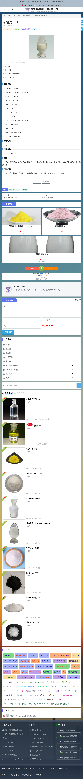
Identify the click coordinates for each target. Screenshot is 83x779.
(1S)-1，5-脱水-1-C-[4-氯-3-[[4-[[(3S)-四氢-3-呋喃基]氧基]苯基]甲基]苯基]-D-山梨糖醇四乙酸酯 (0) (36, 704)
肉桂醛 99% (37, 426)
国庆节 (73, 677)
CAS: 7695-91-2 (10, 666)
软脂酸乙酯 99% (32, 622)
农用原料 (9, 374)
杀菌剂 (44, 655)
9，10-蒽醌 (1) (57, 691)
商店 (7, 378)
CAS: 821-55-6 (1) (44, 691)
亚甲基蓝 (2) (56, 686)
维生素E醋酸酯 (26, 666)
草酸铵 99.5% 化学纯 (34, 474)
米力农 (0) (6, 691)
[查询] (79, 385)
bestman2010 (20, 287)
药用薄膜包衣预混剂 (44, 666)
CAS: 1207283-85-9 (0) (37, 682)
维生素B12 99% (37, 751)
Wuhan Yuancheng (59, 768)
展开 (82, 26)
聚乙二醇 (24, 661)
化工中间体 (10, 361)
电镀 (76, 655)
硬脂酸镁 (47, 672)
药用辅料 (20, 655)
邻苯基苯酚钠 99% (62, 226)
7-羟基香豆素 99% (33, 548)
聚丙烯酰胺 (74, 661)
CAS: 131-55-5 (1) (18, 691)
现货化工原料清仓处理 (60, 655)
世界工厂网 (73, 730)
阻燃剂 (35, 661)
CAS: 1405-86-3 (62, 666)
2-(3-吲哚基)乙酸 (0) (38, 699)
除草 (24, 672)
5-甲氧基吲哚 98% (33, 498)
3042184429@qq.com (54, 5)
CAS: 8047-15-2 (26, 677)
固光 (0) (75, 686)
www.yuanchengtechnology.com (16, 759)
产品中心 (19, 16)
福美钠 (8, 655)
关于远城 (15, 775)
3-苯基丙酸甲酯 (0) (43, 686)
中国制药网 (73, 736)
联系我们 (39, 775)
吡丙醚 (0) (31, 686)
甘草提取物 (44, 677)
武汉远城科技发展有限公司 (13, 730)
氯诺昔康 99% (31, 449)
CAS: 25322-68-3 (10, 661)
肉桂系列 (9, 345)
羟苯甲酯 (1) (53, 695)
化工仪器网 (73, 752)
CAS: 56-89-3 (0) (8, 682)
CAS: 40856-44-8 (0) (65, 695)
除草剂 (6, 672)
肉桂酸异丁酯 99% (33, 399)
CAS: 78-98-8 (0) (22, 682)
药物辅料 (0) (66, 686)
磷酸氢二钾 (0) (31, 691)
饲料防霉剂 (36, 16)
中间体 (8, 353)
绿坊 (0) (60, 699)
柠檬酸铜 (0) (51, 699)
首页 (13, 16)
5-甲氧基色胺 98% (33, 598)
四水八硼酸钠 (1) (52, 682)
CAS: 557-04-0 (35, 672)
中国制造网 (73, 741)
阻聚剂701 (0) (21, 686)
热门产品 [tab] (20, 393)
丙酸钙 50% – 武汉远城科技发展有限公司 (23, 716)
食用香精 (44, 444)
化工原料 (9, 349)
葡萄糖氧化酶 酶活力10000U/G (21, 226)
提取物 (16, 672)
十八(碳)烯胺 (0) (8, 695)
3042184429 (28, 5)
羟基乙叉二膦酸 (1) (9, 699)
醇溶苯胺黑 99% (32, 573)
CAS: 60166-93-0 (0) (70, 691)
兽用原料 (9, 357)
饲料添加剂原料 (27, 16)
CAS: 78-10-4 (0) (23, 699)
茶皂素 (9, 677)
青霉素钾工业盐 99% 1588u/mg (38, 523)
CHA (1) (29, 695)
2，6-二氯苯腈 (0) (40, 695)
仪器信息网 (73, 747)
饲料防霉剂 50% (41, 254)
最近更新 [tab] (9, 393)
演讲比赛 (46, 661)
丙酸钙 (25, 190)
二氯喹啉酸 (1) (65, 682)
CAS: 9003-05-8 (60, 661)
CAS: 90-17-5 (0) (8, 686)
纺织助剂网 (73, 757)
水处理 (33, 655)
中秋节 (59, 677)
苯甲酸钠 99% (36, 759)
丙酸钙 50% (10, 22)
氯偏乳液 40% (36, 755)
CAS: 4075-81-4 (14, 190)
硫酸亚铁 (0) (21, 695)
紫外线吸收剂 (74, 672)
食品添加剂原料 (12, 365)
